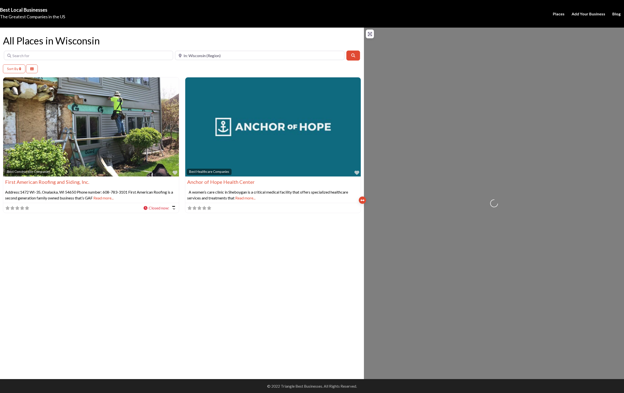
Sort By (13, 69)
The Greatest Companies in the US (32, 16)
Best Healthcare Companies (209, 172)
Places (559, 13)
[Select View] (32, 68)
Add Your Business (588, 13)
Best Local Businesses (23, 10)
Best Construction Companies (28, 172)
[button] (159, 208)
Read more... (103, 198)
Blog (616, 13)
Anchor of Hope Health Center (221, 182)
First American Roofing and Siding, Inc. (47, 182)
